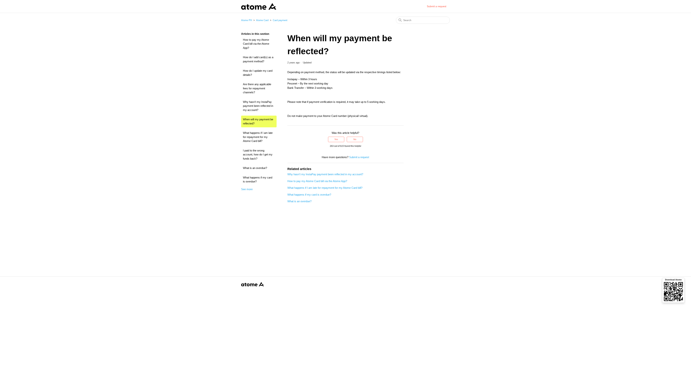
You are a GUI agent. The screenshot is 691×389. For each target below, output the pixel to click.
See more (247, 189)
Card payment (280, 20)
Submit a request (436, 6)
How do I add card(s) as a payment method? (258, 59)
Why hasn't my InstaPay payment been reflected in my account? (258, 105)
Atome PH (246, 20)
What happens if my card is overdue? (257, 179)
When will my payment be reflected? (258, 121)
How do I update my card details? (257, 72)
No (354, 139)
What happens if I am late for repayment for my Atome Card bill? (258, 136)
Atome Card (262, 20)
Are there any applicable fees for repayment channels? (257, 88)
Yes (336, 139)
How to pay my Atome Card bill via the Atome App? (256, 43)
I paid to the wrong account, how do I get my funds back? (257, 154)
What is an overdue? (255, 167)
